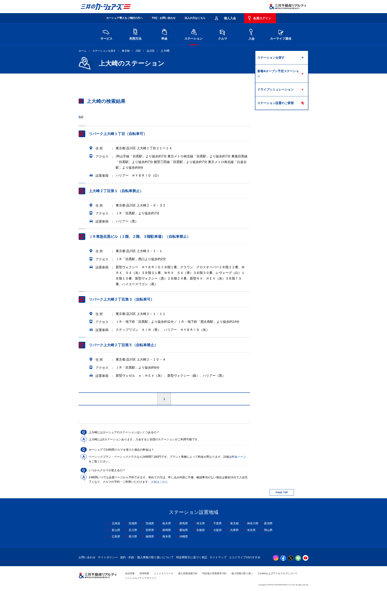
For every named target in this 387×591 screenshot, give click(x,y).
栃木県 (166, 523)
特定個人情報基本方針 (214, 573)
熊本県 (166, 536)
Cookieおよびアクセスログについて (277, 573)
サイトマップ (218, 557)
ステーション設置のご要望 (275, 103)
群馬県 (183, 523)
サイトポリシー (108, 557)
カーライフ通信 (280, 38)
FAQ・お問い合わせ (164, 17)
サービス (106, 38)
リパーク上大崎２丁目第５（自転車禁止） (123, 345)
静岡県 (166, 530)
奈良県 (251, 530)
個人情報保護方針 (188, 573)
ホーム (82, 50)
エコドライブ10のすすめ (244, 557)
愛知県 (183, 530)
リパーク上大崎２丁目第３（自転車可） (121, 299)
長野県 (150, 530)
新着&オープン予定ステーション (278, 73)
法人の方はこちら (195, 17)
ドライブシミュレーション (275, 89)
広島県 (116, 536)
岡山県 (268, 530)
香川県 (133, 536)
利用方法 (135, 38)
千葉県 (217, 523)
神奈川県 (252, 523)
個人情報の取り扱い (242, 573)
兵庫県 (234, 530)
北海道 (116, 523)
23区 (138, 50)
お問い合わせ (87, 557)
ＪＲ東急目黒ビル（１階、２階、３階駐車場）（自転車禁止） (139, 237)
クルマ (222, 38)
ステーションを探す (104, 50)
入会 (252, 38)
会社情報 (130, 573)
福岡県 (150, 536)
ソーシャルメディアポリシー (140, 578)
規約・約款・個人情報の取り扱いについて (147, 557)
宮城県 (133, 523)
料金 (164, 38)
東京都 (126, 50)
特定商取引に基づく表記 (191, 557)
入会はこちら (159, 481)
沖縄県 (183, 536)
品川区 (151, 50)
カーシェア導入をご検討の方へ (124, 17)
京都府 (200, 530)
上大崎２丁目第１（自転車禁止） (116, 191)
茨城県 (150, 523)
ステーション (193, 38)
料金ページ (239, 456)
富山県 (116, 530)
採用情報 (144, 573)
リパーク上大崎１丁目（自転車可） (118, 134)
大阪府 (217, 530)
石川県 (133, 530)
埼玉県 (200, 523)
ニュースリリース (163, 573)
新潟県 (268, 523)
